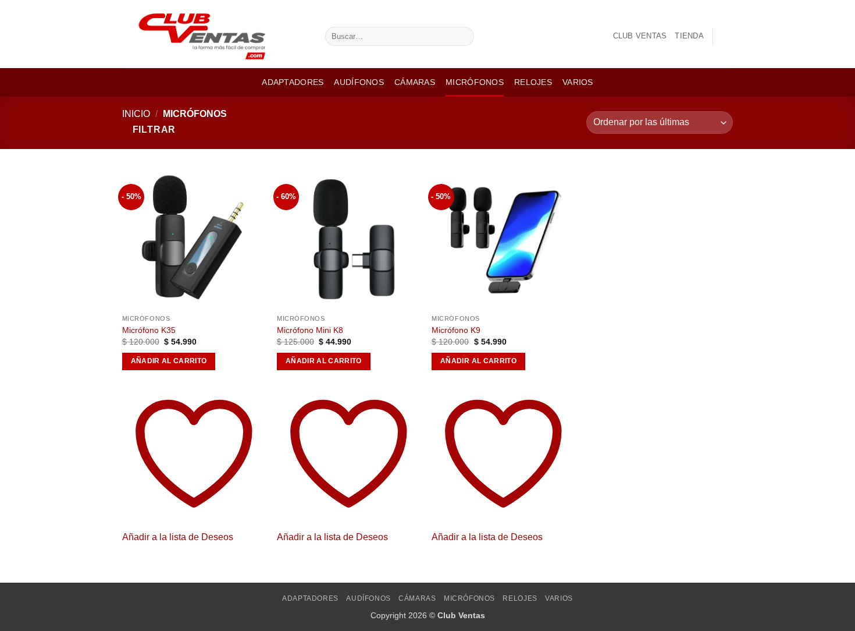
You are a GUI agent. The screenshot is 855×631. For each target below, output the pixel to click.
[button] (727, 36)
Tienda (689, 35)
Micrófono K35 (149, 330)
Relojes (533, 82)
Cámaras (414, 82)
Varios (577, 82)
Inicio (136, 114)
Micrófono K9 (456, 330)
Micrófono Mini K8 (310, 330)
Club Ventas (640, 35)
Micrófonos (475, 82)
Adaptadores (292, 82)
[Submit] (462, 37)
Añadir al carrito (169, 360)
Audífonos (359, 82)
